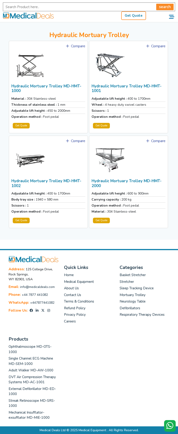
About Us (71, 288)
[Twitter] (42, 310)
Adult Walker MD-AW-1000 (31, 370)
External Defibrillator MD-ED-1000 (32, 391)
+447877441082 (42, 302)
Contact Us (72, 295)
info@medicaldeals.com (37, 287)
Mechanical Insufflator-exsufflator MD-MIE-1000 (29, 415)
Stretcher (127, 281)
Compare (77, 46)
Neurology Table (133, 301)
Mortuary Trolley (133, 295)
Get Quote (134, 15)
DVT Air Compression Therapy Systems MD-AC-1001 (32, 380)
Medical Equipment (79, 281)
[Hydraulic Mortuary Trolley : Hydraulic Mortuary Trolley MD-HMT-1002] (29, 160)
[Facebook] (31, 310)
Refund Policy (75, 308)
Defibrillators (130, 308)
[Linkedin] (37, 310)
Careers (70, 321)
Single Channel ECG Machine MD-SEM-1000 (31, 361)
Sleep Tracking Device (137, 288)
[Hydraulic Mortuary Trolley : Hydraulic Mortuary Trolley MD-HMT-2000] (110, 160)
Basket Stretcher (133, 275)
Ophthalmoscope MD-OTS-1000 (30, 349)
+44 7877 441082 (35, 295)
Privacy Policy (75, 314)
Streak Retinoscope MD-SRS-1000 (32, 403)
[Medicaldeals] (28, 15)
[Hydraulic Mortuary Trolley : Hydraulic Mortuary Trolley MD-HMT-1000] (29, 65)
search (165, 7)
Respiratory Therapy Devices (142, 314)
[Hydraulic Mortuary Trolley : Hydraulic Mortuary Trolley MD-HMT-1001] (110, 65)
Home (69, 275)
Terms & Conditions (79, 301)
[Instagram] (48, 310)
